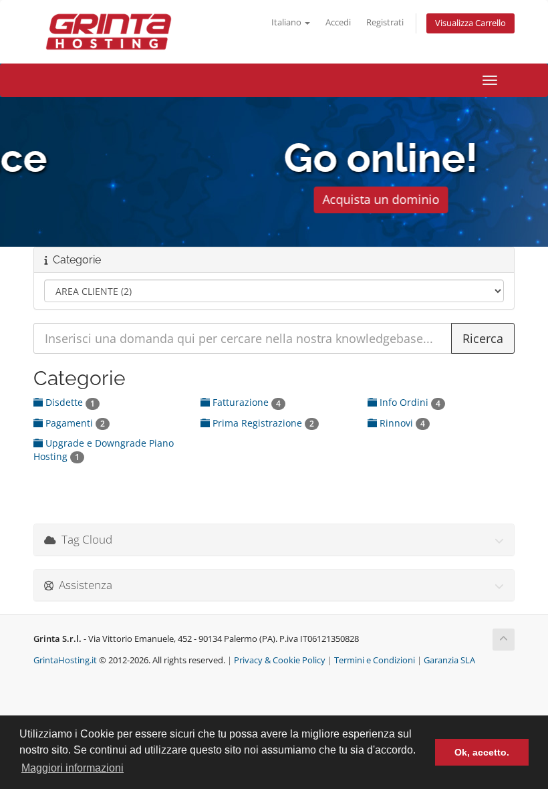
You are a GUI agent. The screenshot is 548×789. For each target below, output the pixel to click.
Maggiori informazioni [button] (72, 768)
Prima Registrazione (262, 423)
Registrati (385, 22)
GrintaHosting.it (65, 660)
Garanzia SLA (449, 660)
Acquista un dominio (274, 199)
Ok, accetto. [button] (481, 752)
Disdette (69, 402)
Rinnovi (401, 423)
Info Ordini (408, 402)
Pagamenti (74, 423)
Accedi (338, 22)
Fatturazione (245, 402)
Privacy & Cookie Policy (279, 660)
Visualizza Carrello (470, 23)
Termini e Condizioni (374, 660)
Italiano (287, 22)
